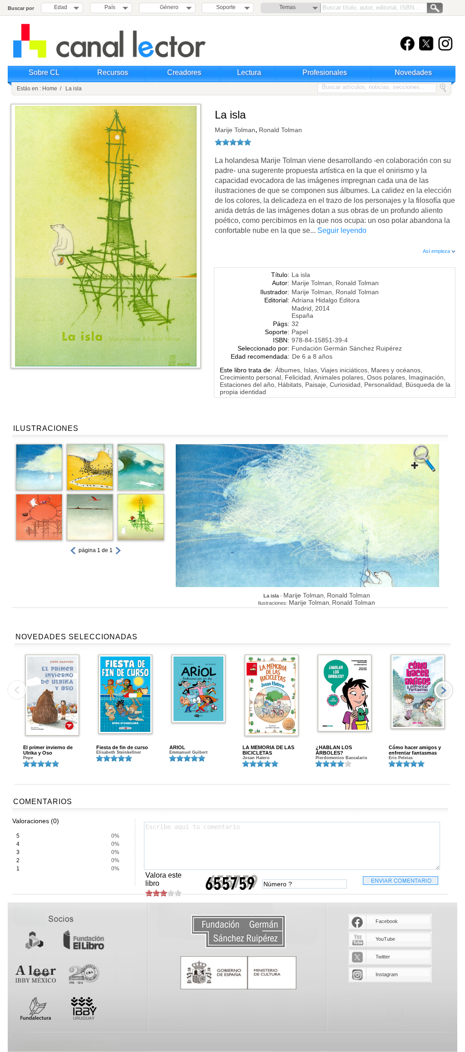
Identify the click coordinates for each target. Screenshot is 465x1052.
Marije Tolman (235, 129)
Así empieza (437, 251)
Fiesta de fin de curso (122, 747)
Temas (287, 7)
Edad (60, 7)
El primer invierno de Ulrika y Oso (48, 750)
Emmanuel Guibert (188, 752)
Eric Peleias (401, 758)
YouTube (385, 939)
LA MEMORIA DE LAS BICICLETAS (268, 750)
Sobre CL (44, 72)
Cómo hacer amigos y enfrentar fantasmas (415, 750)
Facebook (387, 921)
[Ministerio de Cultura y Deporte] (238, 972)
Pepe (28, 758)
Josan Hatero (256, 758)
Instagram (387, 974)
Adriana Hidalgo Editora (326, 300)
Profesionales (324, 72)
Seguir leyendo (341, 230)
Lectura (249, 72)
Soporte (226, 7)
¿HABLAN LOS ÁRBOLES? (334, 750)
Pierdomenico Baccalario (341, 758)
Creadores (184, 72)
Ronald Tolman (279, 129)
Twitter (383, 956)
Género (167, 7)
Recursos (112, 72)
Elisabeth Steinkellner (118, 752)
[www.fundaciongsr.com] (238, 932)
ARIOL (177, 747)
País (109, 7)
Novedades (413, 72)
